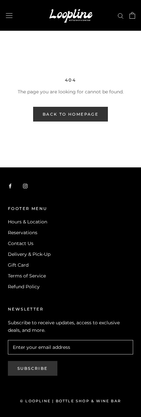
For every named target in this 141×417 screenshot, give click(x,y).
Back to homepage (70, 114)
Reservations (22, 233)
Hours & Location (27, 222)
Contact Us (20, 243)
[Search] (121, 15)
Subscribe (32, 368)
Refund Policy (24, 287)
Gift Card (18, 265)
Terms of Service (27, 276)
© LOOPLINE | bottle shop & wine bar (70, 401)
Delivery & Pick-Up (29, 254)
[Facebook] (10, 186)
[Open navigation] (9, 15)
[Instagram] (25, 186)
